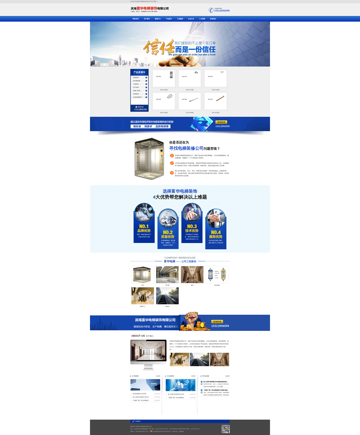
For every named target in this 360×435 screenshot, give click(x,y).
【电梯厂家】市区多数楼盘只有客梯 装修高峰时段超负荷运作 (142, 400)
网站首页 (136, 19)
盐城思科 (181, 431)
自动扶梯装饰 (137, 97)
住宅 (142, 285)
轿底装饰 (136, 94)
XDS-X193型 (164, 112)
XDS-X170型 (190, 90)
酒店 (192, 285)
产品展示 (169, 19)
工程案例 (180, 19)
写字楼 (167, 285)
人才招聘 (202, 19)
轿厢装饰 (136, 77)
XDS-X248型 (190, 112)
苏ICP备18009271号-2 (142, 431)
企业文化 (191, 19)
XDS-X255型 (215, 112)
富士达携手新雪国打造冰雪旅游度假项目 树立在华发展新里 (142, 397)
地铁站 (167, 306)
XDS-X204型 (164, 90)
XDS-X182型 (215, 90)
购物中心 (142, 306)
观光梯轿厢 (136, 81)
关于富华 (147, 19)
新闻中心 (158, 19)
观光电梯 (217, 285)
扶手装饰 (136, 87)
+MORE (158, 376)
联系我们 (213, 19)
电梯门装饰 (136, 90)
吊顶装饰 (136, 84)
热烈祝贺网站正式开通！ (140, 393)
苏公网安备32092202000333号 (161, 431)
